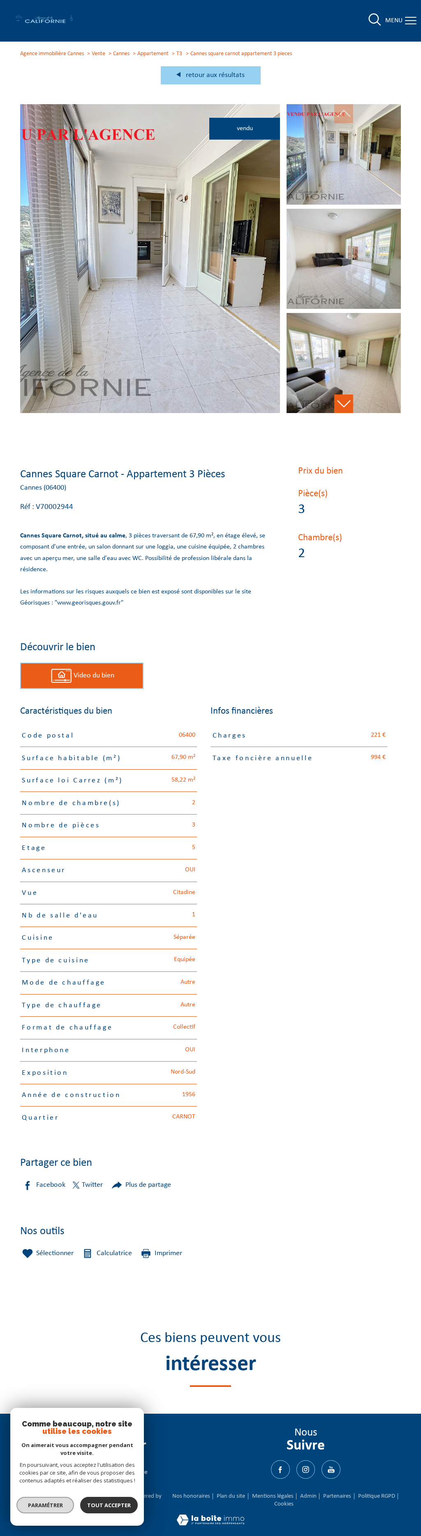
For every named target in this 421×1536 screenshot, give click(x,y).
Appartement (153, 53)
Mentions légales (273, 1496)
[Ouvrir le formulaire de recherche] (375, 20)
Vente (98, 53)
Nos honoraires (191, 1496)
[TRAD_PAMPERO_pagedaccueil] (45, 22)
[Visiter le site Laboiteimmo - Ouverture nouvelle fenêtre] (210, 1523)
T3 (179, 53)
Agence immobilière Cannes (52, 53)
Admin (308, 1496)
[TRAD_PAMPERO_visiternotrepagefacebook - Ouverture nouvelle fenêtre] (280, 1469)
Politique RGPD (376, 1496)
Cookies (284, 1504)
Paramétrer (45, 1505)
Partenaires (337, 1496)
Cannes (121, 53)
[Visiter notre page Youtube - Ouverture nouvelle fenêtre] (331, 1469)
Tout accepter (109, 1505)
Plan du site (231, 1496)
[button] (343, 404)
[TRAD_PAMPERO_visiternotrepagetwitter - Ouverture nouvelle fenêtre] (305, 1469)
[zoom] (150, 411)
